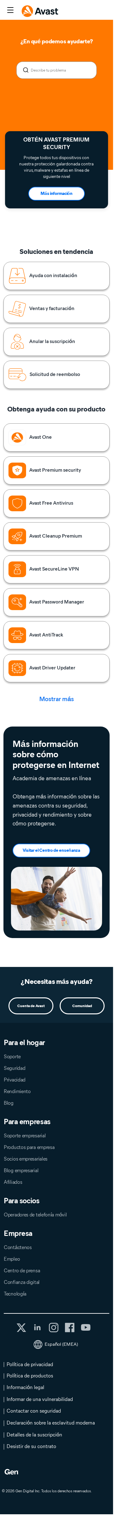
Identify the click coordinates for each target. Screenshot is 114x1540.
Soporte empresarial (25, 1136)
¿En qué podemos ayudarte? (56, 41)
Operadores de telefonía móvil (35, 1215)
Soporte (12, 1057)
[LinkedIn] (37, 1328)
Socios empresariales (25, 1159)
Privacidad (14, 1080)
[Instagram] (53, 1327)
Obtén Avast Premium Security (56, 143)
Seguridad (14, 1068)
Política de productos (30, 1376)
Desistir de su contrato (31, 1446)
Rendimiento (17, 1091)
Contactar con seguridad (34, 1411)
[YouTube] (85, 1327)
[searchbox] (56, 70)
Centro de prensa (22, 1271)
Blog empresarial (21, 1170)
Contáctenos (18, 1247)
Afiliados (13, 1182)
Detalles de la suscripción (34, 1435)
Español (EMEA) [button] (61, 1344)
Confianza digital (22, 1282)
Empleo (12, 1259)
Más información (57, 193)
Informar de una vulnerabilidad (40, 1399)
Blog (9, 1103)
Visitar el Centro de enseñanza (51, 850)
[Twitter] (21, 1327)
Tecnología (15, 1294)
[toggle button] (9, 10)
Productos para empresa (29, 1147)
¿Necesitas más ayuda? (57, 981)
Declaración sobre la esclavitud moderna (51, 1423)
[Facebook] (69, 1327)
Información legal (25, 1387)
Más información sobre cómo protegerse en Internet (56, 754)
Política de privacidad (30, 1364)
